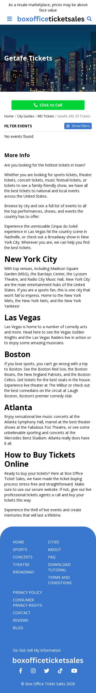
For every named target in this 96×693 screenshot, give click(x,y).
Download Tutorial (59, 567)
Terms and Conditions (60, 580)
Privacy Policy (27, 592)
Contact (22, 612)
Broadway (23, 572)
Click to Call (51, 105)
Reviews (20, 620)
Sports (20, 549)
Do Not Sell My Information (37, 650)
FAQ (51, 556)
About (54, 549)
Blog (18, 627)
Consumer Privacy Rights (27, 602)
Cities (53, 541)
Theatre (21, 564)
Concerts (23, 556)
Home (18, 541)
